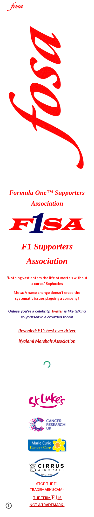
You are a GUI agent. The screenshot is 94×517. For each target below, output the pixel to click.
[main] (47, 198)
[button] (8, 507)
